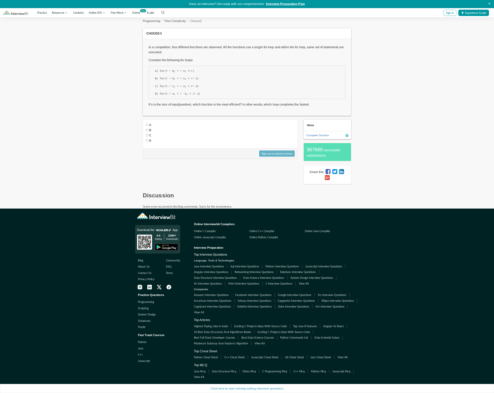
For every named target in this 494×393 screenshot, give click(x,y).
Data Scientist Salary (327, 337)
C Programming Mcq (274, 371)
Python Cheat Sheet (206, 357)
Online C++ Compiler (261, 231)
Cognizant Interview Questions (212, 306)
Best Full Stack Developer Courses (214, 337)
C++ (140, 354)
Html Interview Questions (243, 283)
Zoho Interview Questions (293, 306)
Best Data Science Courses (257, 337)
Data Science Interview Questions (263, 277)
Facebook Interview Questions (253, 295)
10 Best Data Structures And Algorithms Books (222, 332)
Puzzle (141, 327)
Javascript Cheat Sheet (264, 357)
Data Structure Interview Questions (215, 277)
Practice (42, 12)
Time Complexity (175, 21)
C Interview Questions (279, 283)
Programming (151, 21)
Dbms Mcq (249, 371)
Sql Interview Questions (244, 266)
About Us (144, 266)
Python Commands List (294, 337)
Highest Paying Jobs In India (211, 326)
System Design (147, 314)
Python (142, 342)
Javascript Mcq (341, 371)
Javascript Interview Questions (323, 266)
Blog (140, 260)
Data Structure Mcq (224, 371)
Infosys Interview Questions (254, 300)
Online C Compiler (205, 231)
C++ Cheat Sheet (234, 357)
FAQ (168, 266)
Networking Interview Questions (254, 272)
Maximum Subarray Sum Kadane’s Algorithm (221, 343)
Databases (144, 320)
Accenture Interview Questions (212, 300)
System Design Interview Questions (311, 277)
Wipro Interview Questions (337, 300)
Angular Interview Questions (211, 272)
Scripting (143, 308)
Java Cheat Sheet (320, 357)
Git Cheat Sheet (294, 357)
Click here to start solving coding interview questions (247, 388)
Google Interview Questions (294, 295)
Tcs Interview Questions (332, 295)
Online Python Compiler (263, 237)
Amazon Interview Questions (211, 295)
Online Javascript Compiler (210, 237)
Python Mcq (318, 371)
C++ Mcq (299, 371)
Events (137, 12)
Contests (78, 12)
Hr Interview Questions (208, 283)
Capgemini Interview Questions (296, 300)
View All (304, 283)
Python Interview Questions (282, 266)
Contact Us (144, 273)
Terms (169, 273)
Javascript (144, 361)
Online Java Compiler (317, 231)
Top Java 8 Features (305, 326)
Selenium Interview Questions (298, 272)
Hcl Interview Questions (330, 306)
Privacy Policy (146, 279)
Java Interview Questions (209, 266)
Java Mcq (200, 371)
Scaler (150, 12)
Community (173, 260)
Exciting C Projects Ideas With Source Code (260, 326)
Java (140, 348)
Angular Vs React (333, 326)
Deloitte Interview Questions (254, 306)
